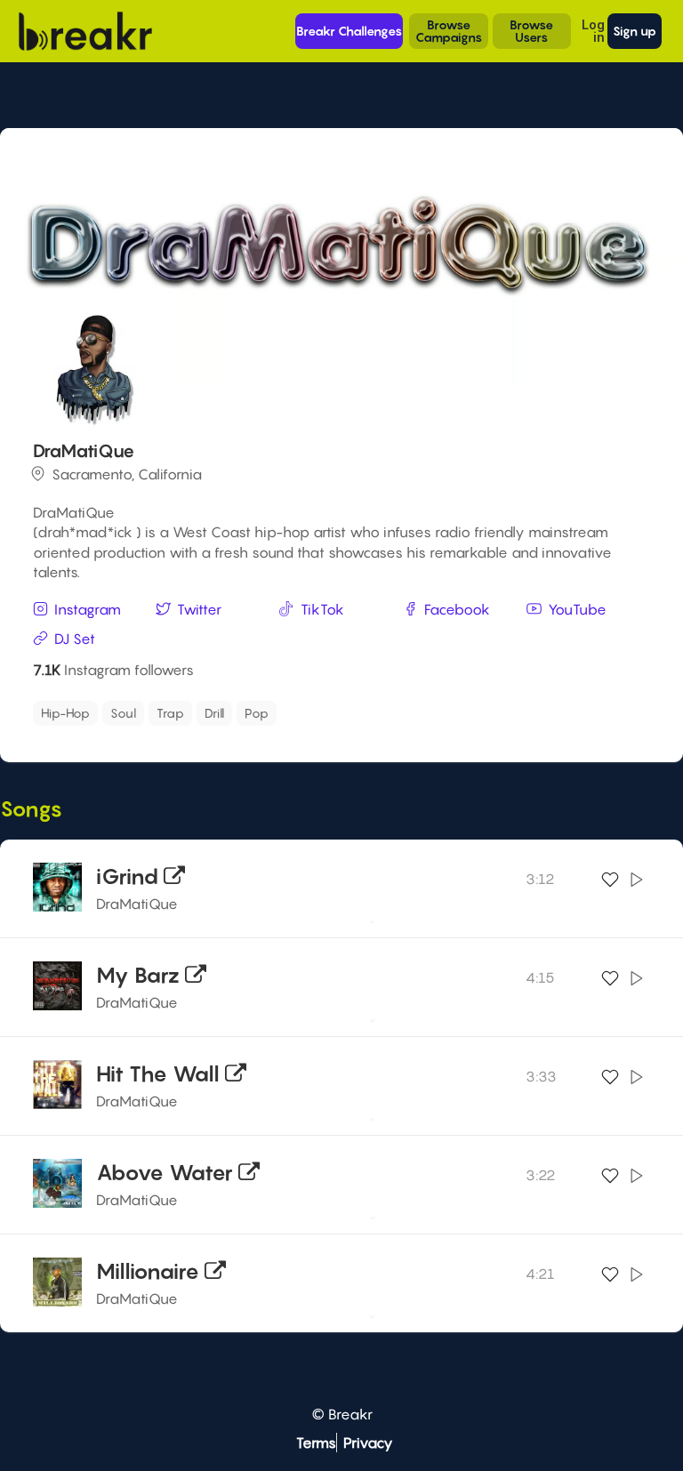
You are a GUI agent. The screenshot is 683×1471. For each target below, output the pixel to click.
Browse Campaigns (448, 30)
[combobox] (338, 713)
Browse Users (531, 30)
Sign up (634, 30)
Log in (593, 30)
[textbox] (364, 708)
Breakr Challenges (349, 30)
